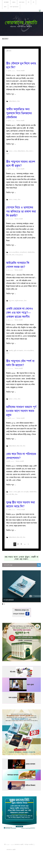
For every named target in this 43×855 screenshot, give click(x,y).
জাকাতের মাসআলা (12, 775)
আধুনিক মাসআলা (19, 300)
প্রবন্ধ (13, 2)
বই (28, 2)
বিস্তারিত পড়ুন (11, 94)
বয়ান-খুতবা (30, 685)
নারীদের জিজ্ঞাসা (12, 101)
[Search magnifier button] (39, 565)
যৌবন (18, 101)
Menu (5, 39)
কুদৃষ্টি (19, 492)
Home (6, 2)
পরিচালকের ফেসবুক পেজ (22, 610)
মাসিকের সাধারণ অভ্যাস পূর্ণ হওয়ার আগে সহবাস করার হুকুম (21, 411)
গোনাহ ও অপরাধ (13, 199)
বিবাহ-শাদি (8, 255)
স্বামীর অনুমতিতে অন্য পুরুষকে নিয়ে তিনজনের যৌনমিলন (19, 113)
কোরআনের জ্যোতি (21, 22)
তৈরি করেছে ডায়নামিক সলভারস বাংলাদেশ (26, 849)
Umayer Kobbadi (19, 614)
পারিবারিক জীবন (31, 252)
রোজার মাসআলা (30, 764)
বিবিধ (13, 494)
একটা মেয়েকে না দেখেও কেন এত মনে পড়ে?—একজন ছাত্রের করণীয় (19, 313)
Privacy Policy (21, 852)
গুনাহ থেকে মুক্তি (25, 492)
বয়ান (5, 7)
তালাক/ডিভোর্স (23, 252)
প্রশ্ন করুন (21, 2)
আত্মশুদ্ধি (11, 350)
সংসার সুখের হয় (19, 255)
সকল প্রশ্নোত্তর (14, 7)
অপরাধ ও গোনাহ (13, 151)
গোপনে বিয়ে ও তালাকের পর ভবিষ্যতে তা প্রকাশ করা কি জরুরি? (21, 211)
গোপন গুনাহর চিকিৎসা (14, 252)
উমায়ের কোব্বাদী (20, 71)
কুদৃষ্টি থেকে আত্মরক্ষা (18, 350)
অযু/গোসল (11, 300)
